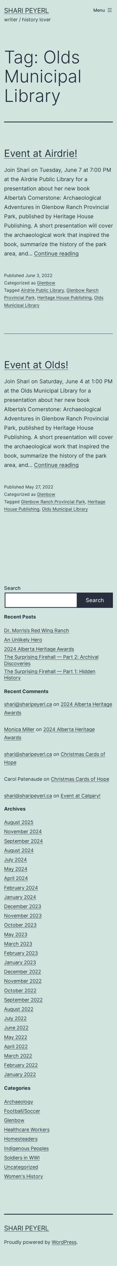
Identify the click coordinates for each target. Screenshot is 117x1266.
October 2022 (20, 990)
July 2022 (15, 1018)
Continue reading (56, 253)
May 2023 (15, 934)
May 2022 (15, 1037)
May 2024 (15, 869)
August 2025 (18, 822)
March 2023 (18, 944)
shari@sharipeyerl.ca (28, 704)
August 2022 (18, 1009)
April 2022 (16, 1046)
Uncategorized (21, 1167)
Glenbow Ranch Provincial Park (53, 501)
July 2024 (15, 859)
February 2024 (21, 888)
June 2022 (16, 1028)
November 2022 (23, 981)
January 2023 (20, 962)
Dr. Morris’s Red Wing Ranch (36, 630)
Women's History (23, 1176)
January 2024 (20, 897)
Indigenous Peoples (26, 1148)
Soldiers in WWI (22, 1158)
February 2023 (21, 953)
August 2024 (19, 850)
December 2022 (22, 971)
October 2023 (20, 925)
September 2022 (23, 1000)
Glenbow (46, 282)
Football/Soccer (22, 1111)
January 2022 (20, 1074)
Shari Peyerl (26, 10)
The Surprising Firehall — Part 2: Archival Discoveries (51, 660)
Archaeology (18, 1102)
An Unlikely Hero (23, 640)
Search (12, 588)
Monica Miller (19, 729)
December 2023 (22, 906)
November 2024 (23, 831)
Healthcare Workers (27, 1129)
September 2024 (23, 841)
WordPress (64, 1242)
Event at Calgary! (80, 796)
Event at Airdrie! (40, 153)
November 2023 (23, 915)
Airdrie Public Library (42, 290)
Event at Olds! (36, 365)
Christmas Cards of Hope (80, 779)
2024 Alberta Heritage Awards (39, 649)
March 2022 (18, 1056)
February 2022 (21, 1065)
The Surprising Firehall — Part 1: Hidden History (50, 675)
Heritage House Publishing (64, 297)
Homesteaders (21, 1139)
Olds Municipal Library (65, 509)
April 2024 (16, 878)
